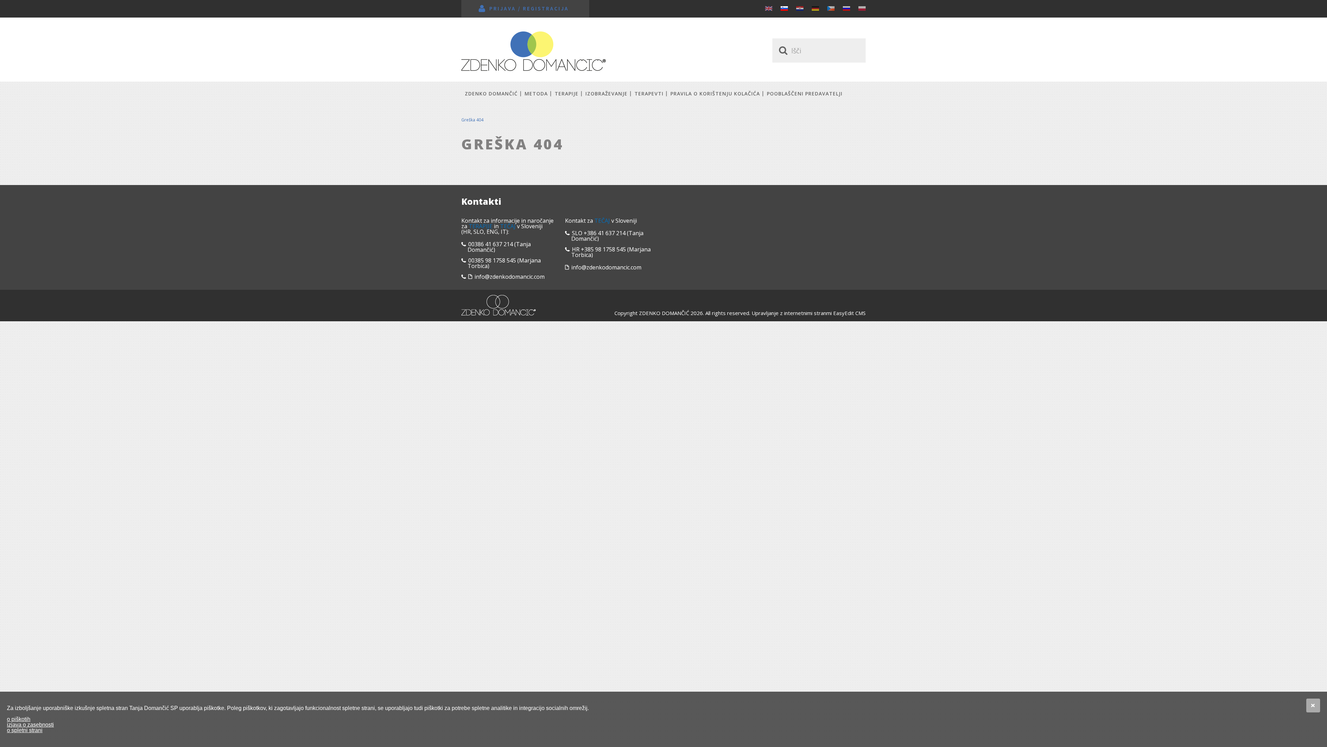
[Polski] (862, 8)
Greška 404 (472, 120)
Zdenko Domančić (533, 51)
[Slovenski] (784, 8)
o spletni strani (25, 730)
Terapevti (649, 93)
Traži (781, 50)
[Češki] (831, 8)
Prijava (502, 8)
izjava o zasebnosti (30, 725)
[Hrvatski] (799, 8)
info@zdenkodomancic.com (509, 276)
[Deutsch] (815, 8)
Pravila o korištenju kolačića (715, 93)
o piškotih (18, 719)
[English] (768, 8)
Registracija (546, 8)
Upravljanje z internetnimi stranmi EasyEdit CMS (809, 313)
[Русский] (846, 8)
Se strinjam (1313, 705)
